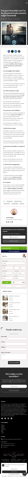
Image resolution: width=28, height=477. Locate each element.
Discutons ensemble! (14, 362)
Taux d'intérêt (16, 270)
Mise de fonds (4, 265)
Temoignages (3, 429)
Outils (2, 431)
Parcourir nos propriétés (14, 390)
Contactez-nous (14, 386)
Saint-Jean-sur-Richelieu (7, 454)
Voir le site (14, 286)
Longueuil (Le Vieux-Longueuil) (19, 455)
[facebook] (8, 222)
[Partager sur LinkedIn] (15, 51)
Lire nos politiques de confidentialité (14, 473)
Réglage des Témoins (14, 468)
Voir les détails (24, 286)
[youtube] (6, 222)
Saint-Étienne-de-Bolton (20, 454)
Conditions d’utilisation (10, 475)
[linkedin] (12, 222)
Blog (2, 430)
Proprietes (2, 425)
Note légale (4, 286)
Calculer (6, 282)
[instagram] (10, 222)
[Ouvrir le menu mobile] (26, 3)
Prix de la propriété (5, 261)
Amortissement (4, 276)
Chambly (10, 455)
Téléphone (3, 347)
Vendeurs (2, 427)
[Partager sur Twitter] (12, 51)
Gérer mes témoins (23, 475)
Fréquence (16, 276)
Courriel (2, 341)
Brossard (13, 454)
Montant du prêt (4, 270)
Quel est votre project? (5, 352)
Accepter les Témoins (14, 471)
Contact (2, 432)
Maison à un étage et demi (5, 459)
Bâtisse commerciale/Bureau (15, 460)
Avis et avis (17, 475)
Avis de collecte (4, 475)
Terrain (24, 459)
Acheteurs (3, 426)
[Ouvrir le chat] (25, 474)
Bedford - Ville (14, 456)
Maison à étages (13, 459)
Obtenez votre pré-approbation (14, 251)
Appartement (20, 459)
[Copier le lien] (19, 51)
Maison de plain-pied (6, 460)
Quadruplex (23, 460)
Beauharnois (5, 455)
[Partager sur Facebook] (9, 51)
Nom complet (4, 336)
